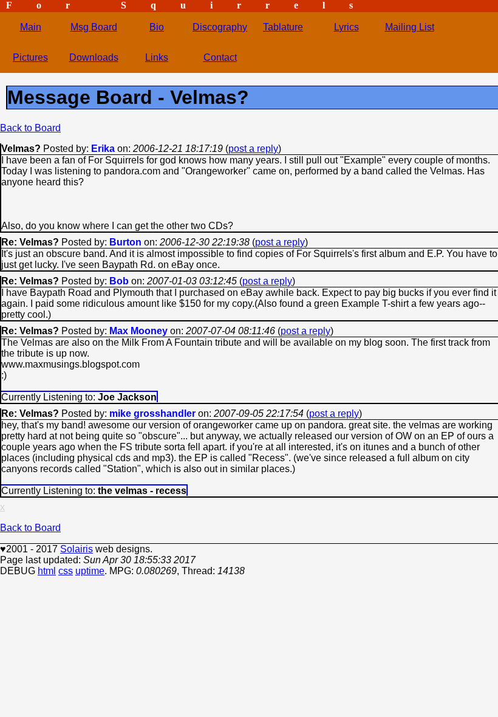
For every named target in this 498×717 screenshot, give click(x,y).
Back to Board (30, 128)
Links (156, 57)
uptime (89, 571)
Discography (220, 27)
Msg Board (93, 27)
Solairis (76, 549)
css (65, 571)
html (47, 571)
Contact (220, 57)
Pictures (30, 57)
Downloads (93, 57)
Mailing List (409, 27)
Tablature (283, 27)
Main (30, 27)
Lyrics (346, 27)
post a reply (253, 148)
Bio (156, 27)
